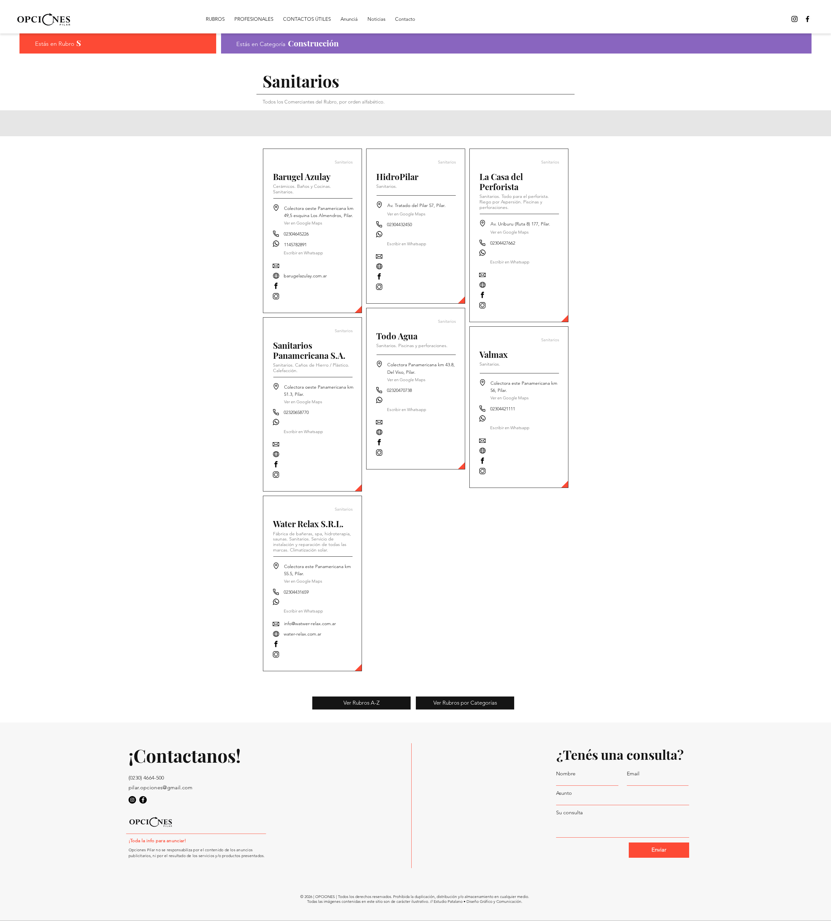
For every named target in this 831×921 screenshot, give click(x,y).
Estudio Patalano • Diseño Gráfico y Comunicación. (478, 901)
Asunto (564, 793)
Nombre (566, 773)
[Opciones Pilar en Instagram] (132, 800)
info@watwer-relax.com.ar (310, 623)
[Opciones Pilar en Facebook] (807, 19)
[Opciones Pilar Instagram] (794, 19)
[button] (303, 432)
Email (633, 773)
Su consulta (569, 812)
